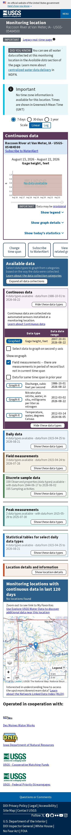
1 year (55, 119)
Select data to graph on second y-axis (37, 349)
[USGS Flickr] (56, 816)
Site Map (9, 810)
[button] (35, 646)
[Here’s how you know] (35, 4)
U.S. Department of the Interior (24, 821)
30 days (38, 119)
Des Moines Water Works (19, 725)
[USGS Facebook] (47, 816)
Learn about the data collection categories (34, 275)
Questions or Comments (35, 797)
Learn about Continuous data (26, 324)
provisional (59, 206)
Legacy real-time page (37, 39)
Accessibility (47, 806)
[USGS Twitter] (43, 816)
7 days (21, 119)
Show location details (49, 572)
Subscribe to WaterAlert (21, 151)
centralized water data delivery (29, 70)
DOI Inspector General (18, 826)
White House (44, 826)
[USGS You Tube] (61, 816)
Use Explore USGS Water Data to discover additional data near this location (32, 610)
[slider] (62, 202)
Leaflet (18, 681)
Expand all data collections (26, 281)
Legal (33, 806)
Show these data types (48, 446)
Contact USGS (27, 810)
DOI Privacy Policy (15, 806)
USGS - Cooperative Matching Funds (26, 764)
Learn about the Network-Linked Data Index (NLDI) (35, 692)
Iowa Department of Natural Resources (28, 745)
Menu (66, 13)
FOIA (24, 831)
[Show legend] (64, 667)
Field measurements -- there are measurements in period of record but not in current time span (38, 366)
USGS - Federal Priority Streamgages (26, 784)
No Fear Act (11, 831)
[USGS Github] (52, 816)
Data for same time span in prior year (37, 377)
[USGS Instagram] (65, 816)
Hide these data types (49, 304)
